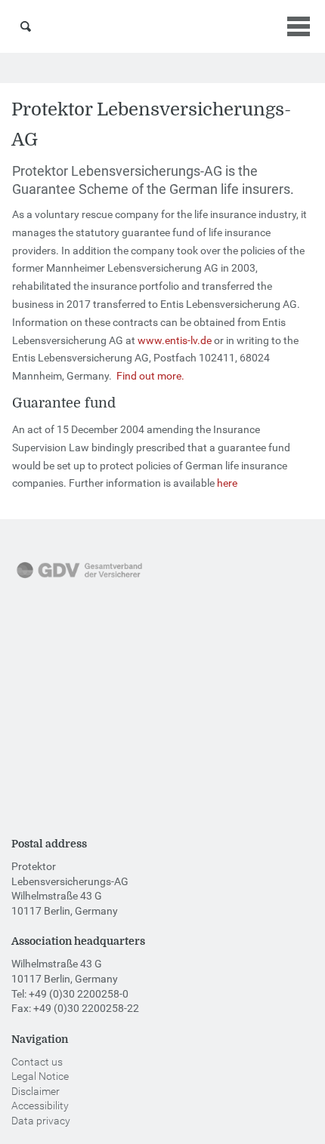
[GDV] (79, 579)
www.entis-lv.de (175, 340)
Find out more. (150, 376)
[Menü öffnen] (298, 26)
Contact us (37, 1062)
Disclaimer (35, 1091)
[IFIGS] (64, 770)
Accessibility (40, 1105)
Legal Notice (40, 1076)
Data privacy (40, 1121)
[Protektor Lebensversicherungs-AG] (162, 26)
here (227, 483)
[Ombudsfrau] (71, 675)
